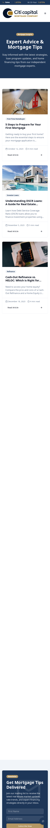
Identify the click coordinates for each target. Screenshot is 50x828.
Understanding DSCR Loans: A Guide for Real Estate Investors (23, 204)
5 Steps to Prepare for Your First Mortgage (23, 126)
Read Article (13, 155)
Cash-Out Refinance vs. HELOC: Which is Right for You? (22, 280)
